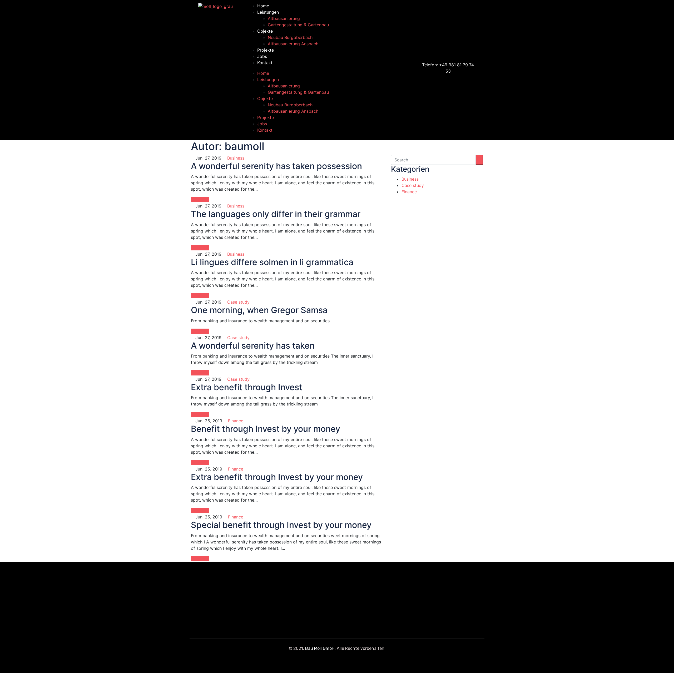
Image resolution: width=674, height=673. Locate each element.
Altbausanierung (284, 18)
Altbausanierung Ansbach (293, 43)
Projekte (265, 50)
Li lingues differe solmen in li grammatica (272, 262)
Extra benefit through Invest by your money (277, 477)
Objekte (265, 31)
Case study (238, 302)
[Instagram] (487, 69)
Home (263, 5)
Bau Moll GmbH (320, 648)
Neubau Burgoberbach (290, 37)
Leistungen (268, 12)
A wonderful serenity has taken (253, 345)
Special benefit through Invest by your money (281, 525)
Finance (235, 420)
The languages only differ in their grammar (275, 214)
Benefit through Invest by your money (265, 429)
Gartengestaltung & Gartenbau (298, 24)
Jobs (262, 56)
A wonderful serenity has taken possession (276, 166)
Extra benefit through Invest (246, 387)
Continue (200, 199)
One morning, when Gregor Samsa (259, 310)
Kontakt (264, 62)
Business (235, 158)
